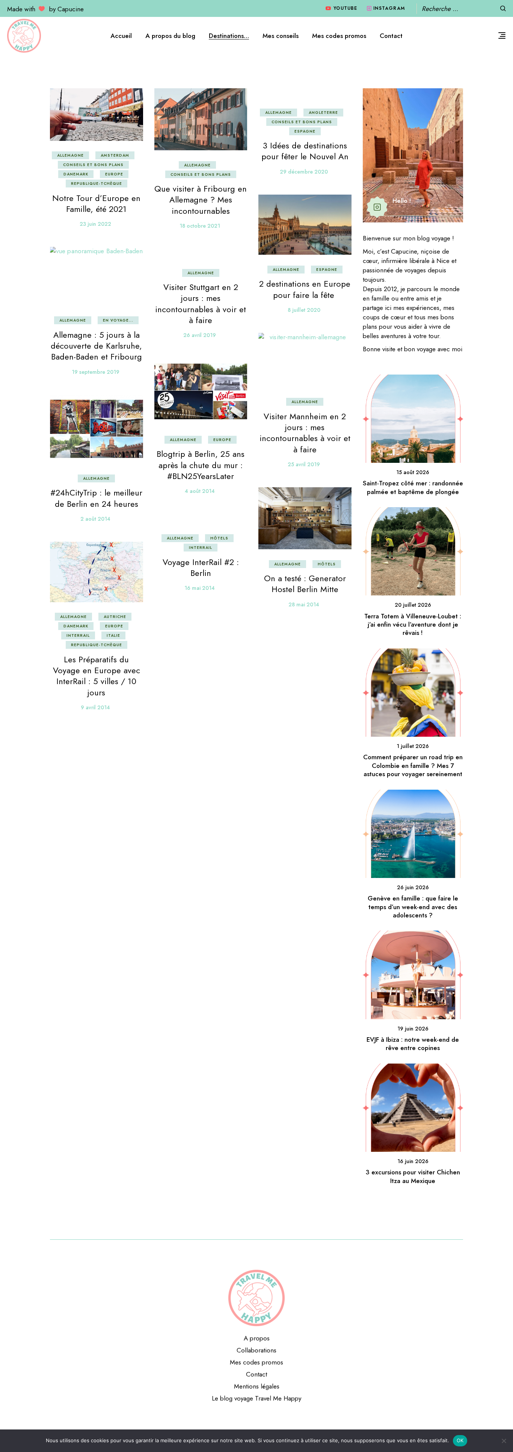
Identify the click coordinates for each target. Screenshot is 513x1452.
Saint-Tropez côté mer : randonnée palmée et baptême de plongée (413, 487)
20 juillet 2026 (413, 605)
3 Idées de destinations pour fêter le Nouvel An (305, 150)
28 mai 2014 (303, 604)
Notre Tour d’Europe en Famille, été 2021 (96, 203)
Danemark (75, 174)
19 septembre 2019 (95, 372)
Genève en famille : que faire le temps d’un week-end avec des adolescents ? (413, 907)
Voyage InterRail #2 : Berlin (201, 567)
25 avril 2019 (304, 464)
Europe (114, 174)
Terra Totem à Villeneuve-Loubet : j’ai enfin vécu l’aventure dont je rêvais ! (412, 625)
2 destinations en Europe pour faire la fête (304, 289)
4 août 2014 (200, 491)
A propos (257, 1338)
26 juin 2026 (413, 887)
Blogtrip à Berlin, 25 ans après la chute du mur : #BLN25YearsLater (200, 465)
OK (460, 1440)
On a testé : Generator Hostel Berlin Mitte (305, 583)
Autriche (115, 616)
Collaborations (256, 1350)
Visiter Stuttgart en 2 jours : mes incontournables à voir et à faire (200, 303)
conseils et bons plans (93, 165)
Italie (113, 635)
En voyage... (118, 320)
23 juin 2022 (95, 224)
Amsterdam (115, 155)
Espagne (304, 131)
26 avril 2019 (199, 335)
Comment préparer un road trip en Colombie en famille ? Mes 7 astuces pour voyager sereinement (413, 765)
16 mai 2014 (199, 588)
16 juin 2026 (413, 1161)
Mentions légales (256, 1386)
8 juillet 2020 (304, 310)
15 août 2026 (412, 472)
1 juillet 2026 (413, 746)
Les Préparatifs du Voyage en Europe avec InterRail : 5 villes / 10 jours (96, 675)
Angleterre (323, 112)
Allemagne (70, 155)
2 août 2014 (95, 519)
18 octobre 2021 (200, 226)
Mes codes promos (256, 1362)
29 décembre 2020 (304, 171)
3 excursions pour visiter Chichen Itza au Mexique (413, 1176)
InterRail (200, 547)
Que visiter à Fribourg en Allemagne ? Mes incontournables (200, 200)
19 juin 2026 (413, 1028)
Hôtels (327, 564)
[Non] (503, 1440)
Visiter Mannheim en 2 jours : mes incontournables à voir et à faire (305, 432)
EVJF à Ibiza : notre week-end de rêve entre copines (413, 1043)
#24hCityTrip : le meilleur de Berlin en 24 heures (96, 498)
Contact (256, 1374)
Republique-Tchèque (96, 183)
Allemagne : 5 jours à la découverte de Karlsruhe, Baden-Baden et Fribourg (96, 346)
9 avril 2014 (95, 707)
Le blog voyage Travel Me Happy (256, 1398)
